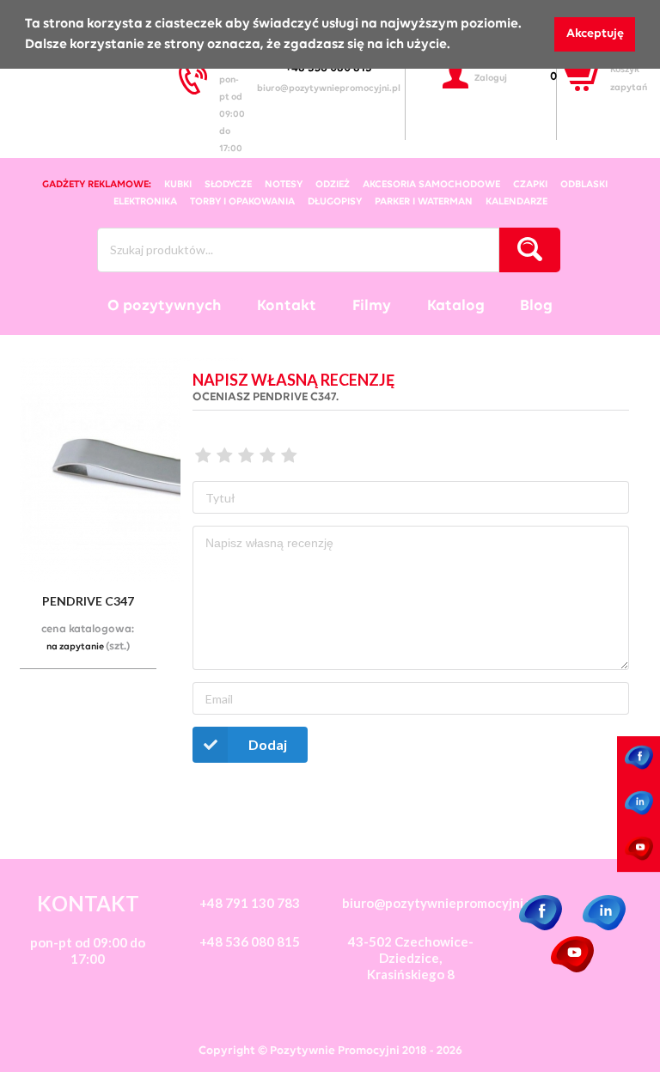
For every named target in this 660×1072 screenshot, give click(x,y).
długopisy (335, 202)
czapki (530, 185)
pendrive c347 (88, 601)
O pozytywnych (164, 306)
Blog (536, 306)
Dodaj (267, 744)
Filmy (371, 306)
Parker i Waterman (424, 202)
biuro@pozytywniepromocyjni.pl (328, 89)
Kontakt (286, 306)
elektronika (145, 202)
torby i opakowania (242, 202)
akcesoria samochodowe (431, 185)
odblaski (584, 185)
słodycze (228, 185)
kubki (178, 185)
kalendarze (516, 202)
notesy (283, 185)
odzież (332, 185)
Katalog (456, 306)
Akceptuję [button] (595, 33)
